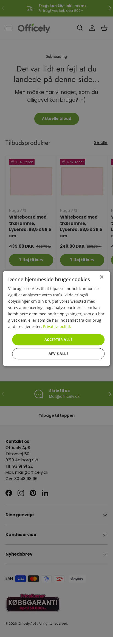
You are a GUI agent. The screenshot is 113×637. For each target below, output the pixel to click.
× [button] (101, 277)
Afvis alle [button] (58, 353)
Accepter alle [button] (58, 339)
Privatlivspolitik (57, 326)
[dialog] (56, 318)
